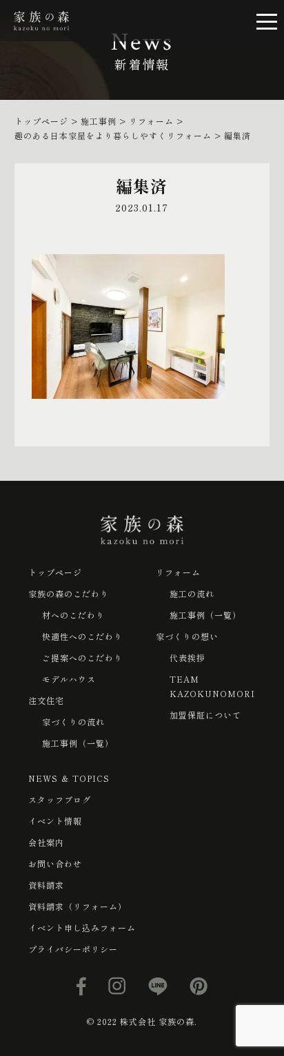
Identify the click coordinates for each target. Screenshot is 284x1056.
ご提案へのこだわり (82, 657)
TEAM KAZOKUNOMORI (212, 686)
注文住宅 (46, 700)
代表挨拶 (187, 657)
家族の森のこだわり (68, 593)
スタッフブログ (59, 799)
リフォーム (178, 572)
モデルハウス (69, 679)
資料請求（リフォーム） (77, 906)
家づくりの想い (187, 636)
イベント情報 (55, 821)
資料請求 (46, 885)
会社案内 (46, 842)
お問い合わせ (55, 863)
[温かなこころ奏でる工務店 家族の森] (41, 20)
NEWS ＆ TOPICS (69, 778)
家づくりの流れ (73, 721)
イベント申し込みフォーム (82, 927)
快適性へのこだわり (82, 636)
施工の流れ (192, 593)
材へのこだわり (73, 615)
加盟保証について (205, 715)
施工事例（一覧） (78, 743)
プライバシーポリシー (73, 949)
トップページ (55, 572)
